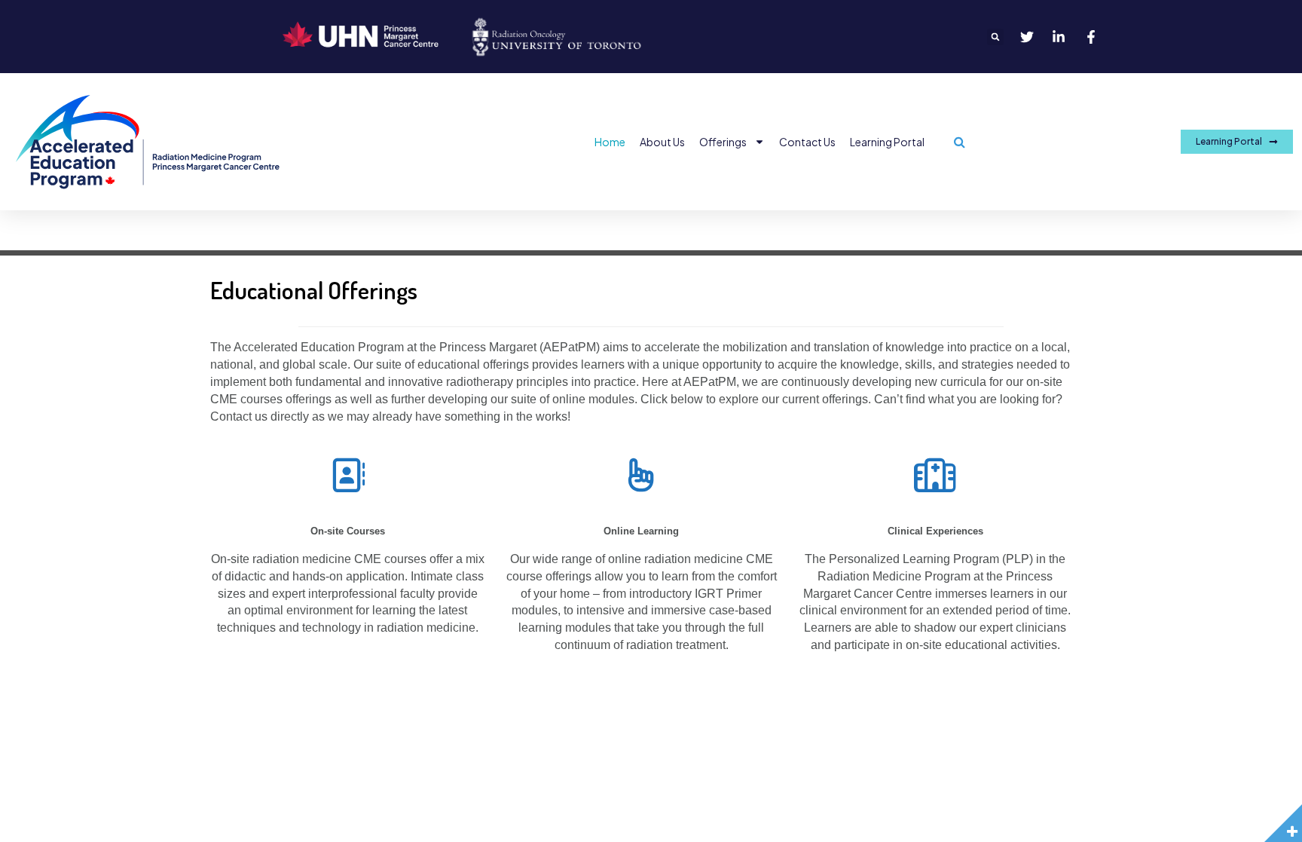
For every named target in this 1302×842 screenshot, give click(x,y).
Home (609, 141)
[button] (995, 37)
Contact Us (807, 141)
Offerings (723, 141)
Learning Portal (887, 141)
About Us (662, 141)
